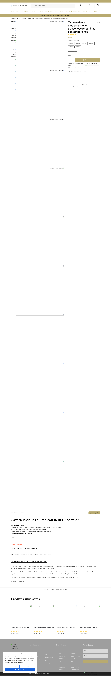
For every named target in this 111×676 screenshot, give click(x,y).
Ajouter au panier (87, 60)
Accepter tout (19, 669)
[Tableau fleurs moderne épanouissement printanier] (44, 615)
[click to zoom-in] (40, 45)
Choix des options (21, 637)
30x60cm (78, 43)
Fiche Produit (14, 513)
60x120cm (71, 46)
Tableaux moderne (15, 18)
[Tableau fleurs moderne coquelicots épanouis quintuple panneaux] (21, 615)
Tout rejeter (27, 666)
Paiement (98, 7)
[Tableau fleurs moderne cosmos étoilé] (97, 22)
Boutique (24, 18)
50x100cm (91, 43)
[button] (72, 35)
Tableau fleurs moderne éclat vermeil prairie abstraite (88, 628)
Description (21, 513)
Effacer (69, 55)
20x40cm (71, 43)
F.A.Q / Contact (89, 7)
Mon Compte (80, 7)
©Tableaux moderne (33, 673)
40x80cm (84, 43)
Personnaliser (12, 666)
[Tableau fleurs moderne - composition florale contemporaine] (99, 22)
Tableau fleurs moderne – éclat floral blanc (66, 628)
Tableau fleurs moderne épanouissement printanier (44, 628)
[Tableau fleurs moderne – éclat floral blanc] (67, 615)
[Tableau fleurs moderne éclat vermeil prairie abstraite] (89, 615)
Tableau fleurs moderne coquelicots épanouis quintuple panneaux (20, 628)
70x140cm (78, 46)
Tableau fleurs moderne (33, 18)
